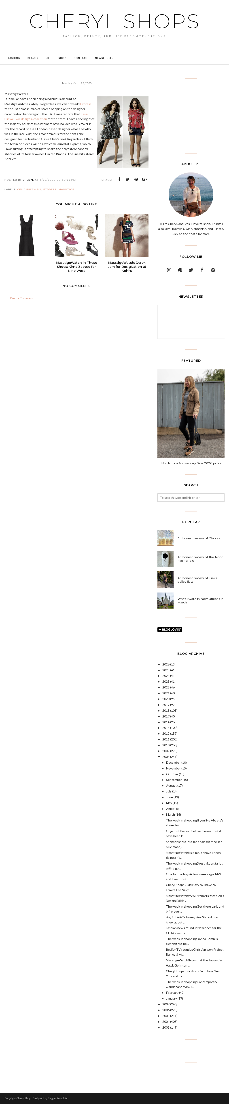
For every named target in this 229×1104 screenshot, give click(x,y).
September (174, 780)
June (169, 797)
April (169, 809)
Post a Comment (22, 298)
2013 (166, 728)
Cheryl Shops (114, 21)
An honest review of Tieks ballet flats (197, 579)
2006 (166, 1010)
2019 (166, 705)
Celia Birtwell (29, 189)
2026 (166, 664)
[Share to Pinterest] (136, 179)
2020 (166, 699)
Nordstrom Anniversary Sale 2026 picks (191, 463)
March (170, 814)
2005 (166, 1016)
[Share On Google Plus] (144, 179)
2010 (166, 745)
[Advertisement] (191, 116)
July (169, 791)
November (173, 768)
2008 (166, 757)
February (172, 992)
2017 (166, 716)
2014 (166, 722)
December (173, 762)
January (171, 998)
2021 (166, 693)
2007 (166, 1004)
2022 (166, 687)
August (171, 785)
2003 (166, 1027)
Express (85, 104)
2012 (166, 733)
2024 (166, 676)
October (172, 774)
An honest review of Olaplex (199, 538)
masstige (66, 189)
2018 (166, 710)
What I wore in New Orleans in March (200, 600)
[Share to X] (127, 179)
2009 (166, 751)
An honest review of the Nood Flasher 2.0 (200, 558)
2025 (166, 670)
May (169, 803)
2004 (166, 1021)
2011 (166, 739)
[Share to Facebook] (119, 179)
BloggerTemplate (58, 1098)
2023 (166, 681)
